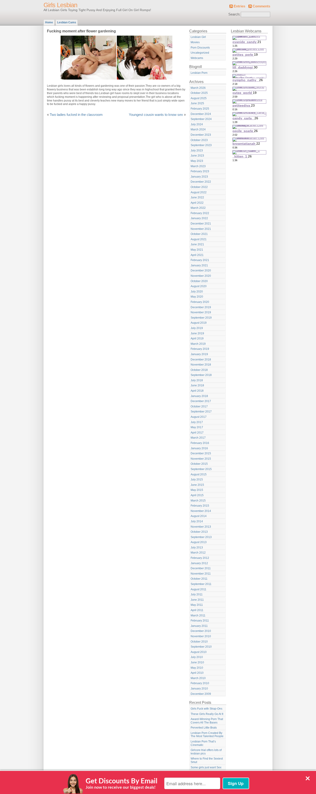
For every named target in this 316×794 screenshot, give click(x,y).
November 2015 (201, 458)
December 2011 (201, 568)
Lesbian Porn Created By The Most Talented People (207, 734)
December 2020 (201, 270)
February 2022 (200, 213)
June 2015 (197, 484)
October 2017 (199, 406)
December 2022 (201, 181)
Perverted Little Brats (204, 727)
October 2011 (199, 578)
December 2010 (201, 631)
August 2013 (199, 542)
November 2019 (201, 312)
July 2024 (197, 124)
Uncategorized (200, 52)
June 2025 (197, 103)
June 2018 (197, 385)
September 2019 (201, 317)
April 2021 (197, 255)
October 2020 (199, 281)
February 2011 (200, 620)
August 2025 (199, 98)
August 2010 (199, 652)
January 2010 (199, 688)
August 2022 (199, 192)
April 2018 (197, 390)
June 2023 (197, 155)
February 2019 (200, 349)
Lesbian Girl (198, 37)
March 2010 (198, 678)
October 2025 (199, 93)
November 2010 (201, 636)
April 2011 (197, 610)
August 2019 (199, 322)
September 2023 (201, 145)
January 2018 (199, 396)
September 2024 (201, 119)
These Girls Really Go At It (207, 714)
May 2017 (197, 427)
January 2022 (199, 218)
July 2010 (197, 657)
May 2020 (197, 296)
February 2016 (200, 443)
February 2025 (200, 108)
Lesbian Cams (66, 22)
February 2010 (200, 683)
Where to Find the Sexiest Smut (207, 760)
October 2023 (199, 140)
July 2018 (197, 380)
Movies (195, 42)
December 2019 (201, 307)
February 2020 (200, 302)
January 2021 (199, 265)
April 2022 (197, 202)
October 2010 (199, 641)
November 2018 (201, 364)
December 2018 (201, 359)
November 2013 (201, 526)
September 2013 (201, 537)
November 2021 (201, 229)
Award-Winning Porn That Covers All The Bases (207, 720)
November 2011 (201, 573)
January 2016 (199, 448)
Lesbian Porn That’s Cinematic (203, 743)
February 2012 (200, 558)
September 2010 (201, 646)
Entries (239, 6)
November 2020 (201, 275)
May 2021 (197, 249)
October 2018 (199, 370)
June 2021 (197, 244)
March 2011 (198, 615)
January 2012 (199, 563)
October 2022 (199, 187)
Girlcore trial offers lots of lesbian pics (206, 751)
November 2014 (201, 511)
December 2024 (201, 114)
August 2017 (199, 417)
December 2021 (201, 223)
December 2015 (201, 453)
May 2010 (197, 667)
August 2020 (199, 286)
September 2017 (201, 411)
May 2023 (197, 161)
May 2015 (197, 490)
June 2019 (197, 333)
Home (49, 22)
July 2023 (197, 150)
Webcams (197, 58)
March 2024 (198, 129)
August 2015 (199, 474)
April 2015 (197, 495)
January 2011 (199, 626)
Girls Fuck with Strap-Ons (206, 708)
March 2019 (198, 343)
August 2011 (198, 589)
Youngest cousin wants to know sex (156, 115)
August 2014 (199, 516)
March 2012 (198, 552)
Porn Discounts (200, 47)
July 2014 (197, 521)
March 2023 (198, 166)
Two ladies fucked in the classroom (76, 115)
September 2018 (201, 375)
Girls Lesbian (60, 5)
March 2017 (198, 437)
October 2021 (199, 234)
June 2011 (197, 599)
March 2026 (198, 87)
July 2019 (197, 328)
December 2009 (201, 694)
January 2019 (199, 354)
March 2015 (198, 500)
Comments (261, 6)
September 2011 (201, 584)
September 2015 (201, 469)
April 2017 (197, 432)
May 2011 (197, 604)
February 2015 (200, 505)
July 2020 (197, 291)
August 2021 (199, 239)
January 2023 (199, 176)
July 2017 (197, 422)
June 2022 (197, 197)
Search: (234, 14)
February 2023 (200, 171)
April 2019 (197, 338)
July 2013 (197, 547)
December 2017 (201, 401)
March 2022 (198, 207)
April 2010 (197, 672)
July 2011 (197, 594)
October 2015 (199, 463)
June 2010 (197, 662)
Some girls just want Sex (206, 767)
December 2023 (201, 134)
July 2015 (197, 479)
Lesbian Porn (199, 72)
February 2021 (200, 260)
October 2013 (199, 531)
